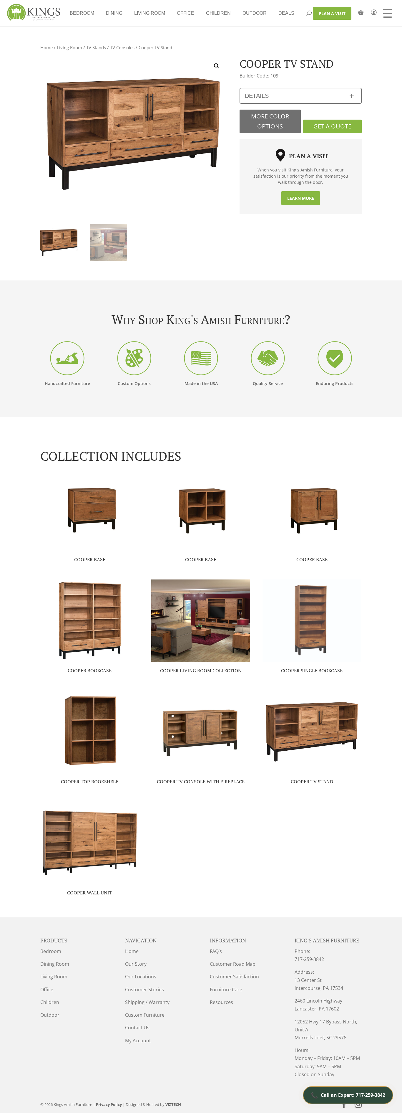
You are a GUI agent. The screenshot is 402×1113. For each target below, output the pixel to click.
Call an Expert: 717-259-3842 (348, 1095)
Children (218, 13)
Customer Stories (144, 989)
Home (46, 47)
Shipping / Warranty (147, 1002)
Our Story (136, 964)
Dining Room (54, 964)
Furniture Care (226, 989)
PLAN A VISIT (332, 13)
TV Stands (96, 47)
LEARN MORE (300, 198)
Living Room (149, 13)
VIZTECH (173, 1104)
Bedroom (82, 13)
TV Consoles (122, 47)
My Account (138, 1040)
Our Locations (140, 976)
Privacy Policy (109, 1104)
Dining (114, 13)
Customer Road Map (232, 964)
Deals (286, 13)
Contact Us (137, 1027)
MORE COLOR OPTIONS (270, 121)
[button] (216, 66)
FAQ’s (216, 951)
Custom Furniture (145, 1015)
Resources (221, 1002)
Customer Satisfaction (234, 976)
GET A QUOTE (332, 126)
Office (185, 13)
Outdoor (254, 13)
